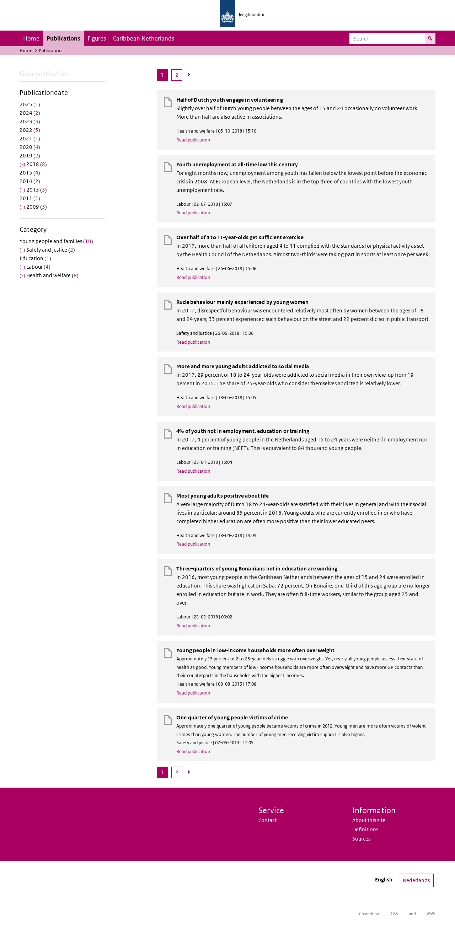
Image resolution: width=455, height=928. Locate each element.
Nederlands (416, 880)
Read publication (193, 140)
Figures (96, 38)
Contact (267, 820)
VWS (431, 914)
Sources (361, 838)
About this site (368, 820)
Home (31, 38)
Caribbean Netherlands (143, 38)
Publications (63, 38)
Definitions (365, 829)
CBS (394, 914)
